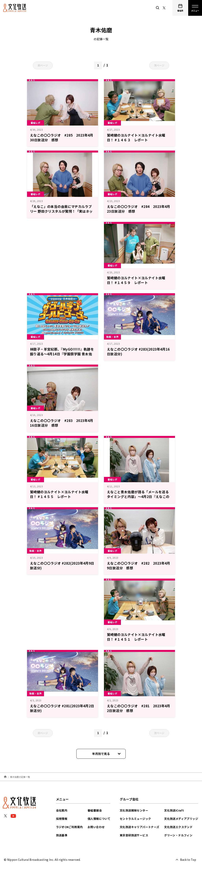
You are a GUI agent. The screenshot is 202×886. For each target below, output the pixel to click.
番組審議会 (95, 810)
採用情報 (61, 819)
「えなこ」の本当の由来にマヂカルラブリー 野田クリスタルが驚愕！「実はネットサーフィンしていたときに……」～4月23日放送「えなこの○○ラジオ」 (62, 213)
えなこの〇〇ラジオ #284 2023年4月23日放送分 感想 (138, 209)
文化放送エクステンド (178, 827)
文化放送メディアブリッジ (181, 819)
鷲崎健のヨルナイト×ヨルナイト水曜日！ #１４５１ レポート (136, 637)
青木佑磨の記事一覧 (20, 776)
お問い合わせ (96, 827)
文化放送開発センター (134, 810)
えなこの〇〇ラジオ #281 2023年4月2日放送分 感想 (138, 708)
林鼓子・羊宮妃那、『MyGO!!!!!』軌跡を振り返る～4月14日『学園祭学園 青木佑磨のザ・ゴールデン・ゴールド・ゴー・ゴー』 (62, 356)
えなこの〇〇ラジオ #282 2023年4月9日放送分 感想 (138, 565)
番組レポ (35, 122)
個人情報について (99, 819)
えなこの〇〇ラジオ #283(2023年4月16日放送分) (138, 351)
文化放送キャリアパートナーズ (139, 827)
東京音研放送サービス (134, 835)
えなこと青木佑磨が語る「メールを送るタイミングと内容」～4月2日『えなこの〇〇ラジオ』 (138, 496)
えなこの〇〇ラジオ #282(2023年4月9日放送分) (62, 565)
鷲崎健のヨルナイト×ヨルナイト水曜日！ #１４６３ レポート (136, 137)
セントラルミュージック (135, 819)
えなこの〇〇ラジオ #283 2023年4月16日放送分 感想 (61, 423)
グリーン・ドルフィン (178, 835)
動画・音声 (112, 336)
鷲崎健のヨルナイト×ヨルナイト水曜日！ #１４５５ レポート (59, 494)
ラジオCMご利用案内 (69, 827)
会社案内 (61, 810)
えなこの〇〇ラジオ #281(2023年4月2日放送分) (62, 708)
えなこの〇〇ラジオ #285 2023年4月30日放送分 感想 (61, 137)
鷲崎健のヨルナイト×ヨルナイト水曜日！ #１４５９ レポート (136, 280)
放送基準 (61, 835)
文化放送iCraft (174, 810)
